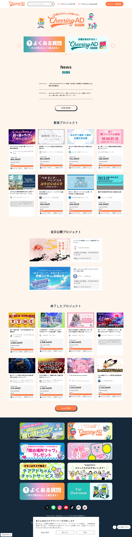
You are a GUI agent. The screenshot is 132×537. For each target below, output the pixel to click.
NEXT (113, 45)
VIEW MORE (66, 108)
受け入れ (65, 532)
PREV (19, 45)
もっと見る (66, 408)
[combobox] (39, 4)
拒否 (85, 532)
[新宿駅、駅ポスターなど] (52, 4)
